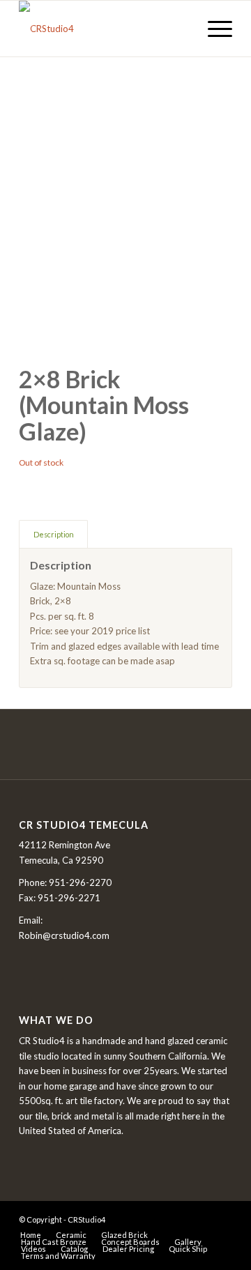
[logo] (104, 28)
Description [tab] (53, 534)
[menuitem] (213, 28)
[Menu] (213, 28)
